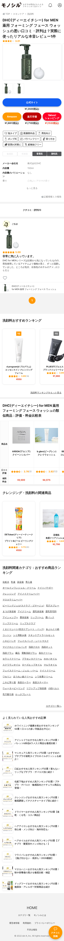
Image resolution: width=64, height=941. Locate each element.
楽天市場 (32, 116)
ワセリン (7, 676)
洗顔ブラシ (8, 653)
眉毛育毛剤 (50, 611)
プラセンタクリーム (32, 659)
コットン (7, 635)
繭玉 (17, 653)
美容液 (20, 582)
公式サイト (32, 102)
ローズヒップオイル (32, 665)
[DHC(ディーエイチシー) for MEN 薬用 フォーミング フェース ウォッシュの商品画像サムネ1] (8, 88)
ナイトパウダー (45, 588)
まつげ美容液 (9, 611)
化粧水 (6, 582)
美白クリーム (45, 653)
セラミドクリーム (11, 659)
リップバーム (37, 617)
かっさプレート (23, 694)
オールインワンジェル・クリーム (19, 588)
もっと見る (32, 188)
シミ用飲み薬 (19, 635)
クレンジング (9, 594)
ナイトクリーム (47, 670)
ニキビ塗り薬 (9, 682)
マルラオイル (50, 665)
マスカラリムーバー (13, 599)
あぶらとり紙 (52, 629)
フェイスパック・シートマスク (33, 641)
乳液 (13, 582)
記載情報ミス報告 (52, 197)
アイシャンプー (10, 617)
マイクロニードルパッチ (15, 647)
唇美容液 (24, 617)
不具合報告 (32, 929)
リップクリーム (10, 623)
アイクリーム (24, 611)
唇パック (49, 617)
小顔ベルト (53, 688)
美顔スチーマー (40, 682)
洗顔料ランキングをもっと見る (45, 392)
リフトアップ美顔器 (36, 688)
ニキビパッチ (9, 641)
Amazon (12, 116)
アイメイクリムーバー (29, 594)
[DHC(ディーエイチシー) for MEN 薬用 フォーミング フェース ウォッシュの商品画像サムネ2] (19, 88)
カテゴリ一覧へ (53, 706)
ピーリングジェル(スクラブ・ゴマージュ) (23, 605)
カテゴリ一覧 (24, 915)
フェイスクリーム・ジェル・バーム (20, 670)
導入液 (28, 582)
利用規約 (27, 923)
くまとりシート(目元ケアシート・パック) (23, 629)
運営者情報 (14, 923)
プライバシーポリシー (44, 923)
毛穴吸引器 (8, 694)
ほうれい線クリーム (23, 676)
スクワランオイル (11, 665)
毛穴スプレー (52, 605)
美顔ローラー (24, 682)
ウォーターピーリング (14, 688)
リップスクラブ (27, 623)
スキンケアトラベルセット (41, 635)
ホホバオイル (50, 659)
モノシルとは (40, 915)
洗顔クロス (34, 647)
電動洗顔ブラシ (29, 653)
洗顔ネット (47, 647)
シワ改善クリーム (44, 676)
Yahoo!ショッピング (52, 117)
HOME (32, 908)
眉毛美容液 (38, 611)
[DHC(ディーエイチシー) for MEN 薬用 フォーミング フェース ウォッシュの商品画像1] (32, 62)
